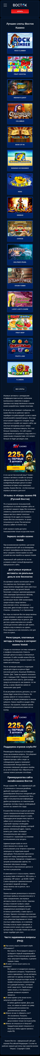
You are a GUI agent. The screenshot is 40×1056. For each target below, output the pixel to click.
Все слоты (20, 389)
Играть (20, 11)
